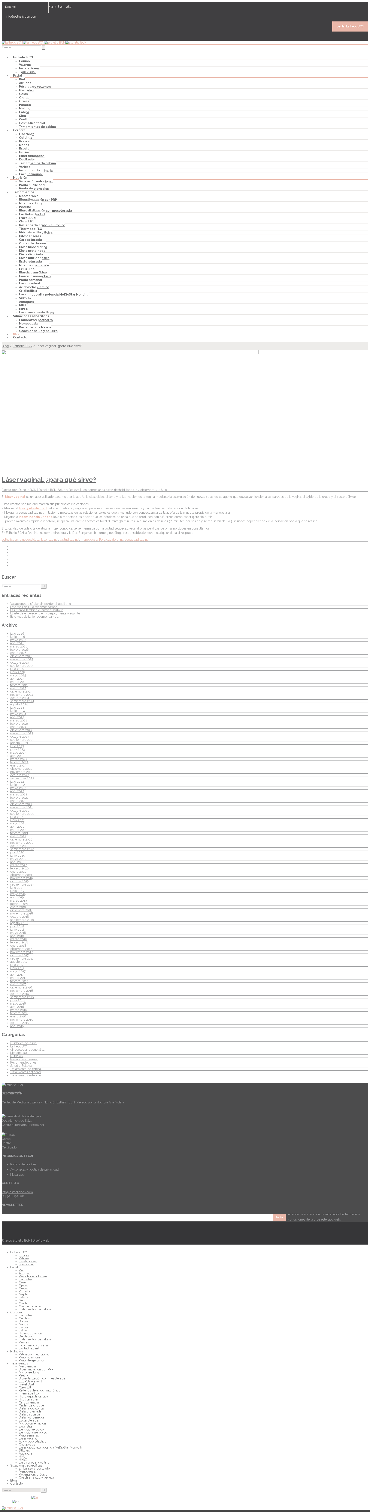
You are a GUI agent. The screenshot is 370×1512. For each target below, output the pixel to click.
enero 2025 (18, 688)
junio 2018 (17, 929)
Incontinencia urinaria (36, 170)
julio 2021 (17, 817)
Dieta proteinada (32, 250)
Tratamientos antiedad (25, 1072)
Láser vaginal (29, 283)
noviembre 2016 (21, 990)
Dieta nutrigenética (34, 258)
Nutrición (16, 1056)
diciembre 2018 (21, 910)
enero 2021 (18, 836)
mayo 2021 (18, 823)
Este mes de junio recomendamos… (35, 616)
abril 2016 (17, 1006)
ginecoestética (29, 539)
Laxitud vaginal (31, 174)
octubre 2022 (19, 775)
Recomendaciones (23, 1062)
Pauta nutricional (32, 185)
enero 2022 (18, 801)
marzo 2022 (18, 794)
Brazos (24, 141)
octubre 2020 (19, 846)
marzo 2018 (18, 939)
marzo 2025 (18, 682)
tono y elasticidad (33, 508)
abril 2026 (17, 643)
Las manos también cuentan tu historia (36, 610)
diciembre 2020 (21, 839)
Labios (24, 112)
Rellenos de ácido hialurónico (42, 225)
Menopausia (28, 323)
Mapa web (17, 1174)
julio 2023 (17, 746)
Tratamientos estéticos (25, 1075)
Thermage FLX (30, 229)
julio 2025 (17, 669)
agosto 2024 (19, 704)
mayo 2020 (18, 858)
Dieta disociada (31, 254)
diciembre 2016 (21, 987)
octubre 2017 (19, 955)
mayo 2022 (18, 788)
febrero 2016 (19, 1013)
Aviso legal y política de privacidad (34, 1169)
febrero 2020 (19, 868)
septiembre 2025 (22, 665)
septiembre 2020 (22, 849)
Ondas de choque (32, 243)
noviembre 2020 (21, 842)
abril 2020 (17, 862)
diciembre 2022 (21, 768)
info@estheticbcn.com (21, 16)
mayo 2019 (18, 894)
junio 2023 (17, 749)
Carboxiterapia (30, 239)
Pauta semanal (30, 280)
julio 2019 (17, 887)
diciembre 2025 (21, 656)
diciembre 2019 (21, 875)
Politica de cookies (23, 1164)
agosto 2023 (19, 743)
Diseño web (41, 1240)
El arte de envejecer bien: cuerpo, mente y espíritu (45, 613)
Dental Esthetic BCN (350, 26)
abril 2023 (17, 756)
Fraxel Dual (27, 218)
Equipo (24, 61)
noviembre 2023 (21, 733)
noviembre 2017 (21, 952)
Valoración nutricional (36, 181)
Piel (22, 79)
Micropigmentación (34, 265)
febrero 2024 (19, 723)
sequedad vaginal (137, 539)
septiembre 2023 (22, 739)
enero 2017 (18, 984)
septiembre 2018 (22, 920)
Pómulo (25, 105)
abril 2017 (17, 974)
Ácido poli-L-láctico (34, 287)
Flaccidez (26, 90)
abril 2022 (17, 791)
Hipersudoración (32, 156)
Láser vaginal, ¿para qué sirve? (49, 479)
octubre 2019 (19, 881)
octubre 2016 (19, 994)
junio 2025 (17, 672)
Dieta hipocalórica (33, 247)
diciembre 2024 (21, 691)
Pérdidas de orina (111, 539)
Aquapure (26, 301)
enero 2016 (18, 1016)
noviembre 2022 (21, 772)
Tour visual (27, 72)
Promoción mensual (24, 1059)
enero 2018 (18, 945)
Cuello (24, 119)
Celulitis (25, 137)
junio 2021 (17, 820)
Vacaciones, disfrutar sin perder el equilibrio (40, 603)
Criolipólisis (28, 291)
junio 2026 (17, 636)
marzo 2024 (18, 720)
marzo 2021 (18, 829)
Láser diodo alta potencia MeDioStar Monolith (54, 294)
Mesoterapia (29, 196)
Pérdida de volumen (35, 86)
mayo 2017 (17, 971)
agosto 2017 (18, 961)
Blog (16, 334)
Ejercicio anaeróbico (35, 276)
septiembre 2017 (21, 958)
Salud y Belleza (68, 490)
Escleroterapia (30, 261)
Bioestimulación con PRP (38, 199)
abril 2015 (17, 1026)
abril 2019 (17, 897)
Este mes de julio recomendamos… (34, 607)
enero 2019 (18, 907)
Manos (24, 145)
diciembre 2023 (21, 730)
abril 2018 (17, 936)
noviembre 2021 (21, 807)
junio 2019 (17, 891)
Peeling (25, 207)
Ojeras (24, 97)
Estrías (24, 152)
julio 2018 (17, 926)
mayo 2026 (18, 640)
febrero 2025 (19, 685)
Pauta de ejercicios (34, 188)
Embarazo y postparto (36, 320)
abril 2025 (17, 678)
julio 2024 (17, 707)
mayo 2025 (18, 675)
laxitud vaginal (69, 539)
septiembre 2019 (22, 884)
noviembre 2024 (21, 694)
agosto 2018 (19, 923)
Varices (24, 167)
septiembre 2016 (22, 997)
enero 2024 (18, 727)
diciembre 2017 (21, 949)
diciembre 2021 (21, 804)
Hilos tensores (30, 236)
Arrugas (25, 83)
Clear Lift (26, 221)
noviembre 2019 (21, 878)
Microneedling (30, 203)
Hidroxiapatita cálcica (35, 232)
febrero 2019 (19, 903)
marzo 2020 (18, 865)
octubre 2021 (19, 810)
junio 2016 (17, 1000)
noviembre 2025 (21, 659)
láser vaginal (15, 496)
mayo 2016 (18, 1003)
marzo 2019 (18, 900)
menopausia (89, 539)
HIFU (22, 305)
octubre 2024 (19, 698)
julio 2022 (17, 781)
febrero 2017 (19, 981)
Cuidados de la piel (23, 1043)
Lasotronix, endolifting (36, 312)
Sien (22, 116)
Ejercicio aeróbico (33, 272)
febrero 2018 (19, 942)
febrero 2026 (19, 649)
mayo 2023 (18, 752)
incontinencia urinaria (35, 517)
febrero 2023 (19, 762)
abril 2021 (17, 826)
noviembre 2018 (21, 913)
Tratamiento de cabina (25, 1069)
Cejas (23, 94)
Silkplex (25, 298)
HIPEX (23, 309)
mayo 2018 (18, 932)
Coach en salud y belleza (38, 331)
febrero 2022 (19, 797)
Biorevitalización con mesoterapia (45, 210)
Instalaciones (29, 68)
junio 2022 (17, 784)
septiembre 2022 (22, 778)
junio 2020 (17, 855)
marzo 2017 (18, 977)
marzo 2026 (18, 646)
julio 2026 (17, 633)
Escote (24, 148)
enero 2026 (18, 653)
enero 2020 (18, 871)
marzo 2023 (18, 759)
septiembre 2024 (22, 701)
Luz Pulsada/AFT (32, 214)
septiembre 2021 (22, 813)
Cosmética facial (32, 123)
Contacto (20, 337)
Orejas (24, 101)
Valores (25, 64)
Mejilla (24, 108)
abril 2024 (17, 717)
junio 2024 (17, 710)
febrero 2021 (19, 833)
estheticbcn (10, 539)
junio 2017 (17, 968)
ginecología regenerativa (27, 1049)
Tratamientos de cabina (37, 126)
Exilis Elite (27, 269)
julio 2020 (17, 852)
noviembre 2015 (21, 1019)
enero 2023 (18, 765)
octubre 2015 (19, 1023)
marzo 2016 (18, 1010)
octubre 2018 (19, 916)
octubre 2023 (19, 736)
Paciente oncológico (35, 327)
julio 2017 (16, 965)
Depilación (27, 159)
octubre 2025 (19, 662)
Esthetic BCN (22, 346)
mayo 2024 (18, 714)
